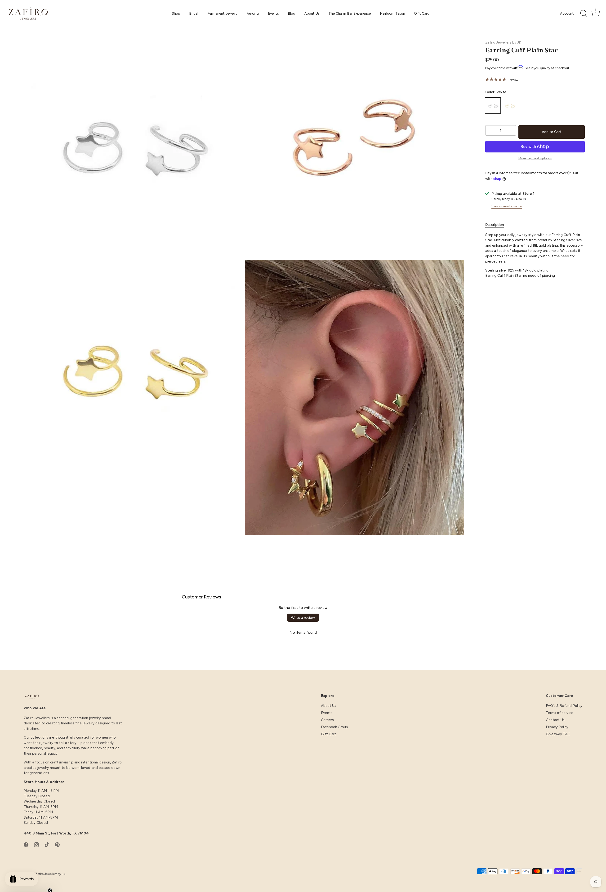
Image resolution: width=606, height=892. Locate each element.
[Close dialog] (389, 393)
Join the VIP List (256, 488)
